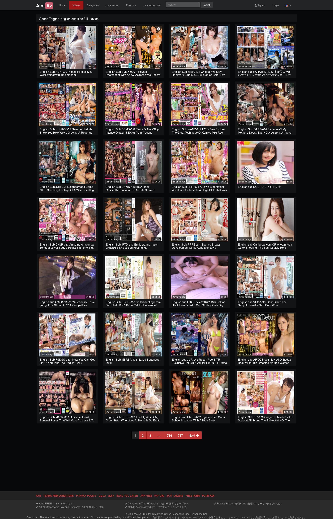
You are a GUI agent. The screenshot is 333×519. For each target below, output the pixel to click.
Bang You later (127, 495)
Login (275, 5)
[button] (288, 5)
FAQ (38, 495)
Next (192, 435)
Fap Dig (159, 495)
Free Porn (193, 495)
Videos (76, 5)
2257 (111, 495)
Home (62, 5)
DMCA (102, 495)
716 (169, 435)
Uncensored (112, 5)
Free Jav (131, 5)
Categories (93, 5)
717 (180, 435)
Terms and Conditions (58, 495)
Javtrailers (174, 495)
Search (207, 5)
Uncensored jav (151, 5)
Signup (261, 5)
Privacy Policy (86, 495)
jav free (146, 495)
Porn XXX (208, 495)
